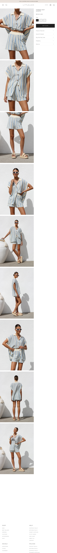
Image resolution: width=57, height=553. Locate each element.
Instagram (5, 546)
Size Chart (32, 536)
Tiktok (4, 548)
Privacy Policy (33, 546)
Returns (38, 44)
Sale (3, 538)
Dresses (4, 532)
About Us (31, 538)
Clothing (4, 534)
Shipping (38, 40)
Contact (31, 540)
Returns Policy (33, 530)
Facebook (5, 550)
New (3, 528)
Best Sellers (5, 530)
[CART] (54, 5)
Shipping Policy (33, 528)
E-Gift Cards (32, 534)
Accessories (5, 536)
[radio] (37, 20)
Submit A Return (33, 532)
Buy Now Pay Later (40, 37)
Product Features (40, 30)
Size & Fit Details (40, 34)
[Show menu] (2, 5)
